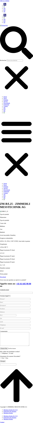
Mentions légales (8, 413)
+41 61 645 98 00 (23, 284)
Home (5, 97)
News (5, 98)
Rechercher (3, 60)
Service (6, 101)
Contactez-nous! (4, 290)
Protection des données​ (10, 411)
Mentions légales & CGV (11, 410)
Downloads (7, 103)
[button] (16, 43)
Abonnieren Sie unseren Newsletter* (10, 356)
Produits (6, 100)
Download (3, 277)
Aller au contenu (4, 0)
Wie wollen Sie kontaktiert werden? (10, 351)
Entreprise (6, 104)
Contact (6, 106)
